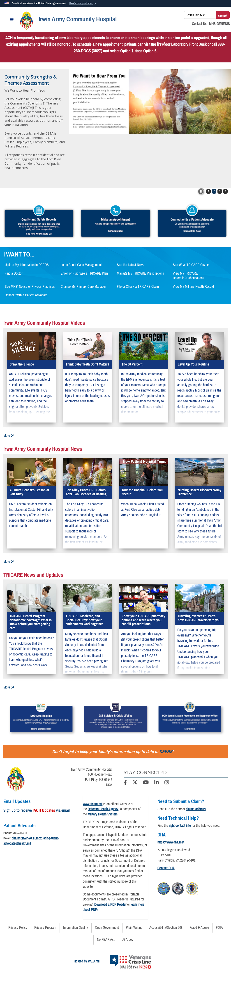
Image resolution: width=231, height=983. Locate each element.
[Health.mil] (178, 888)
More (7, 435)
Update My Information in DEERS (27, 265)
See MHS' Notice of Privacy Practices (30, 286)
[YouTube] (146, 783)
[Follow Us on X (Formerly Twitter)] (134, 783)
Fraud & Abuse (199, 927)
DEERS (165, 752)
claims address (196, 809)
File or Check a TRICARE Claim (138, 286)
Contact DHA (166, 868)
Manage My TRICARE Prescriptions (140, 273)
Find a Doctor (13, 273)
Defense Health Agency (103, 809)
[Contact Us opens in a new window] (199, 23)
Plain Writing (134, 927)
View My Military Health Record (193, 286)
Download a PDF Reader (110, 904)
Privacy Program (45, 927)
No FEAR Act (106, 939)
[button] (83, 3)
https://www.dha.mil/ (170, 842)
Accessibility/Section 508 (165, 927)
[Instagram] (166, 783)
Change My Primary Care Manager (83, 286)
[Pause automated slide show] (201, 191)
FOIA (219, 927)
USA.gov (127, 939)
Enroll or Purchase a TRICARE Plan (84, 273)
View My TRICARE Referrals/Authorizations (188, 275)
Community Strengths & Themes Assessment (31, 80)
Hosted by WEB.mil (86, 961)
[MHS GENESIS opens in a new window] (219, 23)
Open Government (107, 927)
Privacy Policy (17, 927)
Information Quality (75, 927)
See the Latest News (130, 265)
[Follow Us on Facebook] (125, 783)
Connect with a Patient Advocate (26, 295)
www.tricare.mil (92, 804)
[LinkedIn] (156, 783)
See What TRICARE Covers (191, 265)
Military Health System (103, 814)
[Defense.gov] (163, 888)
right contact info (180, 825)
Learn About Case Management (81, 265)
